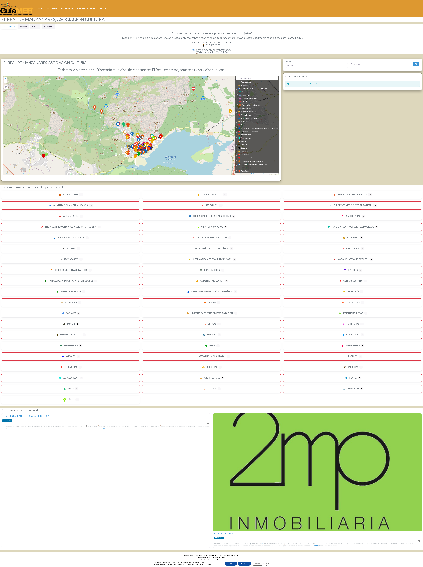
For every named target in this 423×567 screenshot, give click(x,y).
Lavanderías (353, 334)
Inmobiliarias (352, 216)
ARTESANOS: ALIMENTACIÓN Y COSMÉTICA (259, 128)
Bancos (243, 141)
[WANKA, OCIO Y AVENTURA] (132, 134)
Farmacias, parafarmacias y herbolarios (70, 281)
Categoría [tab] (49, 26)
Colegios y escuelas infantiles (252, 161)
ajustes (208, 565)
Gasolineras (353, 345)
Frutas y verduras (71, 291)
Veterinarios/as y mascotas (211, 237)
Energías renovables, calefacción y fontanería (70, 227)
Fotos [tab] (36, 26)
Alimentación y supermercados (252, 88)
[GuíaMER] (16, 8)
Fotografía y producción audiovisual (353, 227)
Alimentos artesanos (248, 111)
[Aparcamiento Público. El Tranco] (118, 124)
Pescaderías (246, 108)
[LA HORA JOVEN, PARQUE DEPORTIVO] (127, 137)
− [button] (5, 81)
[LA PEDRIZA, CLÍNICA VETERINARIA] (160, 136)
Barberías (244, 145)
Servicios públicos (211, 194)
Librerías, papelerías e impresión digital (211, 313)
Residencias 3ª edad (352, 313)
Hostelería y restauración (352, 194)
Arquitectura (245, 121)
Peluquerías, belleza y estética (212, 248)
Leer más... (106, 428)
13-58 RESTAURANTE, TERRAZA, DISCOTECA (25, 416)
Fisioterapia (353, 248)
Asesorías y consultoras (250, 131)
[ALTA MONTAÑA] (94, 107)
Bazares (244, 148)
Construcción (246, 168)
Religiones (353, 237)
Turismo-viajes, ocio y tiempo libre (352, 205)
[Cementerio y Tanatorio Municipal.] (135, 156)
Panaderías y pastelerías (251, 105)
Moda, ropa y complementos (352, 259)
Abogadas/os (246, 82)
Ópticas (211, 324)
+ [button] (5, 78)
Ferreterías (352, 324)
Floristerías (71, 345)
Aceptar (231, 563)
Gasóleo (71, 356)
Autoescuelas (246, 138)
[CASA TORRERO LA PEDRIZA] (101, 111)
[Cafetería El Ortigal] (128, 125)
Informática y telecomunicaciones (211, 259)
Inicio (40, 8)
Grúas (211, 345)
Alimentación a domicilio (251, 92)
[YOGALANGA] (123, 124)
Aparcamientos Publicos (250, 118)
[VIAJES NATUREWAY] (138, 140)
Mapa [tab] (24, 26)
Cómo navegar (52, 8)
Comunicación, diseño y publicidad (254, 164)
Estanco (353, 356)
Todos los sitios (67, 8)
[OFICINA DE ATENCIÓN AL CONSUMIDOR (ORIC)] (152, 141)
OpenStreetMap (267, 174)
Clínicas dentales (247, 158)
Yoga (71, 388)
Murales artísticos (71, 334)
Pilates (353, 378)
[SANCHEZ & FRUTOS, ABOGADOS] (129, 147)
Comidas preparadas (249, 98)
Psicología (353, 291)
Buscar (288, 61)
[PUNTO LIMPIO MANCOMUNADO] (230, 111)
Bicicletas (244, 151)
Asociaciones (246, 135)
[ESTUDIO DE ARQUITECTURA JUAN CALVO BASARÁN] (125, 132)
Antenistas (352, 388)
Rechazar (244, 563)
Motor (71, 324)
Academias (245, 85)
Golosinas (245, 102)
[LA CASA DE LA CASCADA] (193, 89)
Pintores (353, 270)
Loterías (212, 334)
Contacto (102, 8)
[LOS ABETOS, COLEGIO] (127, 153)
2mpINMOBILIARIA (224, 533)
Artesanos (245, 125)
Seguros (211, 388)
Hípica (70, 399)
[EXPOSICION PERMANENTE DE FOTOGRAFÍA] (136, 150)
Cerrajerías (245, 154)
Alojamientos (246, 115)
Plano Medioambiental (86, 8)
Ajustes (257, 563)
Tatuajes (71, 313)
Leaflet (253, 174)
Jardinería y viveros (212, 227)
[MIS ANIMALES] (43, 156)
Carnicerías (246, 95)
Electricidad (245, 171)
